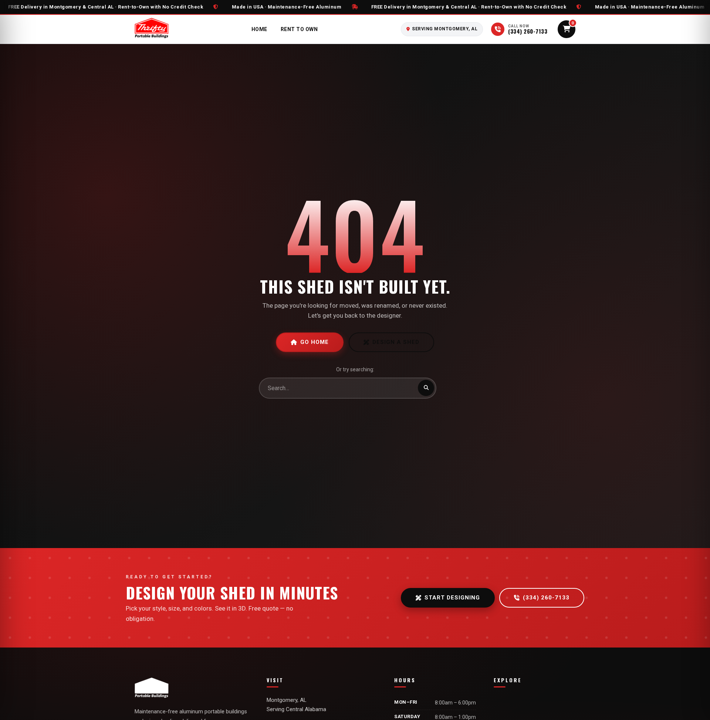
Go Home (314, 342)
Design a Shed (395, 342)
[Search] (426, 388)
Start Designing (452, 597)
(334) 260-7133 (546, 597)
